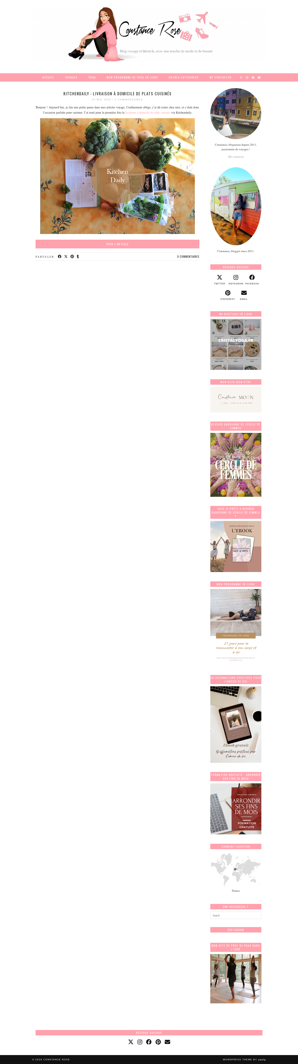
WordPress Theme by (244, 1059)
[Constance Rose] (149, 34)
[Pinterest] (253, 77)
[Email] (167, 1041)
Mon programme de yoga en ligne (132, 77)
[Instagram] (247, 77)
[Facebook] (259, 77)
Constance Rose (56, 1059)
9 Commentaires (129, 99)
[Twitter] (241, 77)
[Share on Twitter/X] (66, 256)
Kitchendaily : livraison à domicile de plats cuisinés (117, 93)
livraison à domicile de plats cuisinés (147, 112)
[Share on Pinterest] (72, 256)
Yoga (92, 77)
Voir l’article (117, 244)
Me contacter (220, 77)
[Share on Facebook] (60, 256)
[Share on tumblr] (78, 256)
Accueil (48, 77)
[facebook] (149, 1041)
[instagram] (139, 1041)
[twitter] (131, 1041)
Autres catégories (184, 77)
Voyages (71, 77)
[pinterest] (158, 1041)
